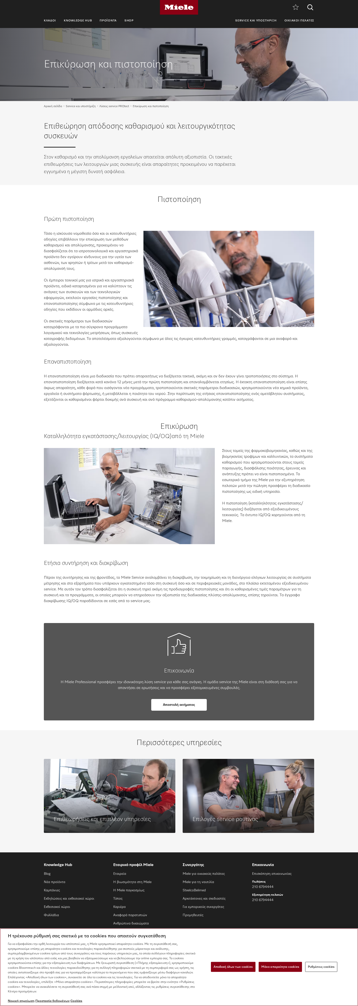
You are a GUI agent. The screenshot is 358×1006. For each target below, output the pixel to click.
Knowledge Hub (78, 20)
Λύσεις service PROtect (114, 106)
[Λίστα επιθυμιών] (296, 7)
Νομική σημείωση (21, 1001)
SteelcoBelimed (194, 890)
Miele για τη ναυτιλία (198, 882)
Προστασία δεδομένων (52, 1001)
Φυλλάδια (51, 915)
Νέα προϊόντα (54, 882)
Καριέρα (119, 907)
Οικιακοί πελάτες (299, 20)
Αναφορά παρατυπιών (130, 915)
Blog (47, 874)
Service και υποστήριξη (255, 20)
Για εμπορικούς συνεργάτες (203, 907)
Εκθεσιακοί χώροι (57, 907)
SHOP (129, 20)
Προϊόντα (108, 20)
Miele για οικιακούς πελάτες (204, 874)
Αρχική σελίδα (53, 106)
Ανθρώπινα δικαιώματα (131, 923)
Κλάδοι (50, 20)
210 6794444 (262, 887)
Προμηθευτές (193, 915)
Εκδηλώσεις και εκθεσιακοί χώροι (69, 898)
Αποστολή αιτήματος (179, 705)
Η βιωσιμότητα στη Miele (132, 882)
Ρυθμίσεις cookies (321, 966)
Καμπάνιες (52, 890)
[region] (179, 967)
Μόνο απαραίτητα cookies (280, 966)
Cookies (76, 1001)
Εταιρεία (119, 874)
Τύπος (117, 898)
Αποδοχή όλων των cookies (233, 966)
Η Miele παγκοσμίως (128, 890)
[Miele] (179, 7)
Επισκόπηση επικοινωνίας (272, 874)
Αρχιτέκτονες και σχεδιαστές (204, 898)
